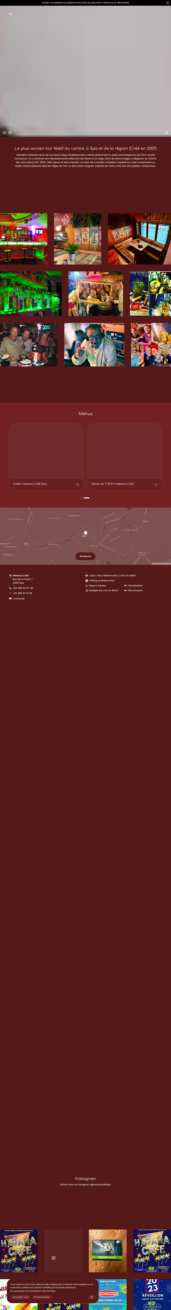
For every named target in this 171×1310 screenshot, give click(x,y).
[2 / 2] (89, 497)
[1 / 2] (84, 497)
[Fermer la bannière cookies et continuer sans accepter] (91, 1297)
